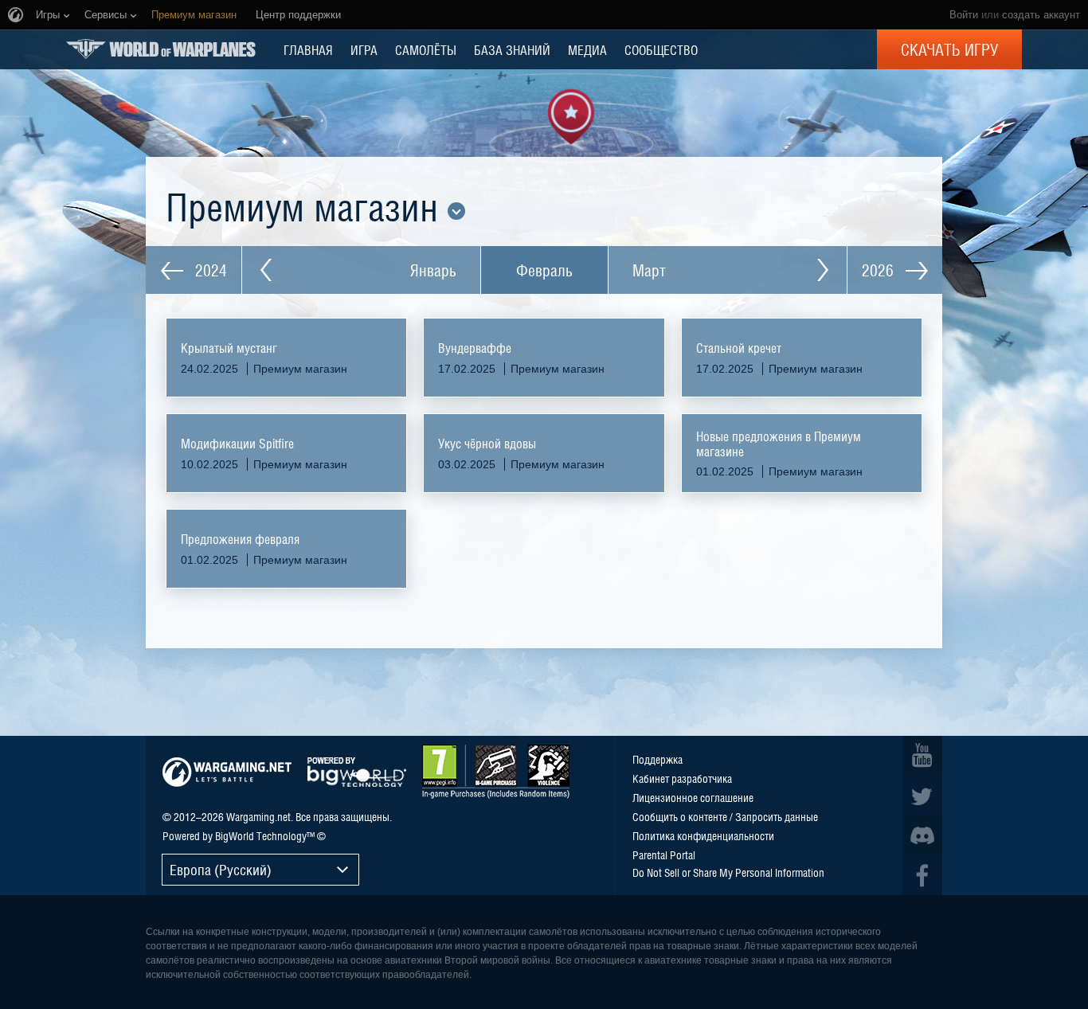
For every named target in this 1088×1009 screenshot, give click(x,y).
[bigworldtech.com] (356, 772)
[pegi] (495, 772)
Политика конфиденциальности (703, 835)
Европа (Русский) (221, 869)
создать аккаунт (1041, 15)
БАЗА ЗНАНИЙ (512, 49)
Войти (963, 15)
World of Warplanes (161, 49)
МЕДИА (587, 49)
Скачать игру (949, 49)
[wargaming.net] (227, 772)
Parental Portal (663, 854)
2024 (209, 270)
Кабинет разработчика (682, 778)
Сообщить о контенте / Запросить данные (725, 816)
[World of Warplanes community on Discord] (922, 835)
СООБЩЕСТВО (661, 49)
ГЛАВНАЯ (308, 49)
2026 (880, 270)
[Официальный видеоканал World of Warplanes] (922, 756)
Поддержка (657, 759)
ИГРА (364, 49)
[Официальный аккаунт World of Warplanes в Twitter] (922, 795)
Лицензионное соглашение (692, 797)
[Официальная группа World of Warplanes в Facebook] (922, 875)
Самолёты (425, 49)
